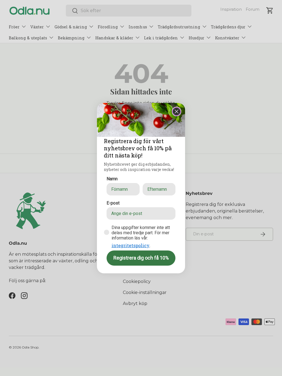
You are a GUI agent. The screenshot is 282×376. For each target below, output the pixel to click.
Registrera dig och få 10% (141, 258)
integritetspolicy (130, 245)
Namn (112, 178)
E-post (113, 203)
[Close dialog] (176, 111)
